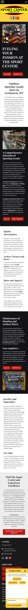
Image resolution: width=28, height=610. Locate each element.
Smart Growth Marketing (15, 605)
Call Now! (22, 582)
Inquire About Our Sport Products (14, 532)
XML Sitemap (18, 608)
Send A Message (17, 219)
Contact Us (18, 74)
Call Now (7, 74)
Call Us (6, 219)
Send (24, 605)
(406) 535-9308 (8, 554)
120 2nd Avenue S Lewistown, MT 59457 (10, 550)
